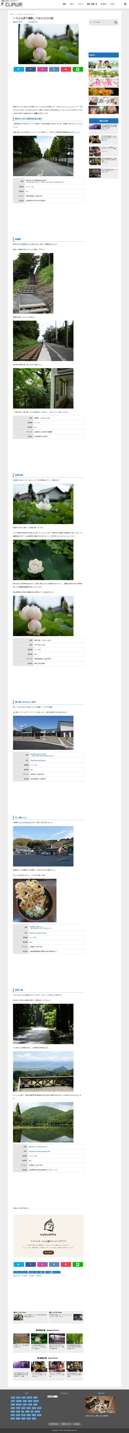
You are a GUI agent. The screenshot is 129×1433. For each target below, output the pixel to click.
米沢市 (13, 1415)
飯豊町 (18, 1418)
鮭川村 (29, 1418)
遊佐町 (29, 1415)
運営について (66, 1424)
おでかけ (103, 4)
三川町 (13, 1397)
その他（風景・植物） (36, 1272)
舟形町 (18, 1415)
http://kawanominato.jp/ (38, 760)
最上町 (29, 1408)
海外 (22, 1411)
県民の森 (32, 1146)
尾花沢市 (18, 1404)
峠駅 (59, 412)
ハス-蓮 (48, 1272)
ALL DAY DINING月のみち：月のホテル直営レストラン (109, 170)
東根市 (13, 1411)
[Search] (116, 22)
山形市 (25, 1404)
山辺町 (32, 1276)
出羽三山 (29, 1397)
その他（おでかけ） (20, 1272)
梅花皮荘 (28, 822)
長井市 (39, 1276)
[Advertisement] (48, 89)
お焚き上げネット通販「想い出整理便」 (97, 1415)
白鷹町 (27, 1411)
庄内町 (13, 1408)
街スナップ (56, 1272)
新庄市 (23, 1408)
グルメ (72, 4)
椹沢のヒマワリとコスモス (66, 106)
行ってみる (48, 1252)
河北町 (18, 1411)
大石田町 (18, 1401)
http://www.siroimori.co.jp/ (37, 933)
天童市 (30, 1401)
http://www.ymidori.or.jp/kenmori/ (39, 1151)
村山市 (39, 1408)
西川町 (23, 1415)
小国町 (25, 1276)
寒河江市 (17, 1276)
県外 (32, 1411)
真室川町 (37, 1411)
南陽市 (35, 1397)
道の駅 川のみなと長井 (38, 754)
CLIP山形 (60, 1430)
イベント (80, 4)
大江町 (13, 1401)
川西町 (35, 1404)
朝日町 (34, 1408)
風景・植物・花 (92, 4)
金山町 (39, 1415)
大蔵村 (25, 1401)
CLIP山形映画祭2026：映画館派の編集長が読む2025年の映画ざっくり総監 (109, 126)
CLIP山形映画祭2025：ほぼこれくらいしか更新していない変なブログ (109, 138)
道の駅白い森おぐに (36, 926)
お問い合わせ (54, 1424)
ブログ (112, 4)
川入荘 (21, 822)
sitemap (76, 1424)
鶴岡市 (34, 1418)
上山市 (18, 1397)
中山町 (23, 1397)
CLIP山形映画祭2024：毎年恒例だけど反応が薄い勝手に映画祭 (109, 160)
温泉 (64, 4)
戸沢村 (18, 1408)
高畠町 (23, 1418)
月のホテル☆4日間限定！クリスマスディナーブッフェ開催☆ (109, 149)
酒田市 (34, 1415)
